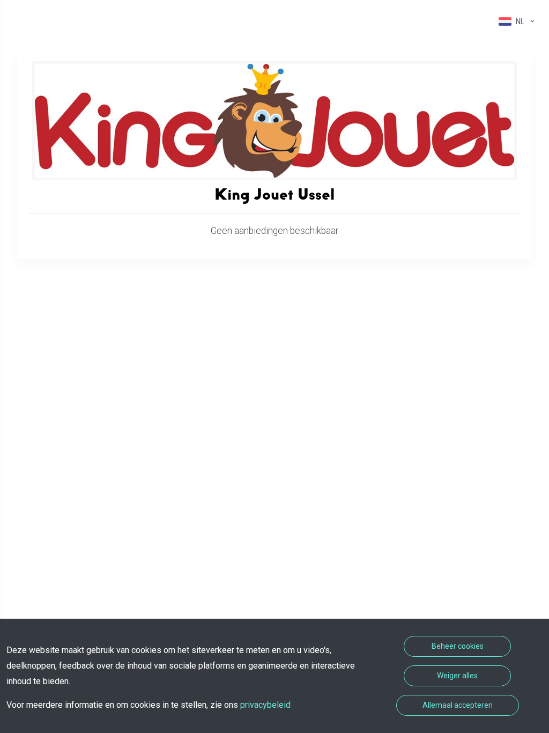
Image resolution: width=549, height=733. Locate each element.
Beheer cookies (458, 646)
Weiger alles (457, 675)
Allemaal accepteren (457, 705)
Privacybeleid (265, 705)
